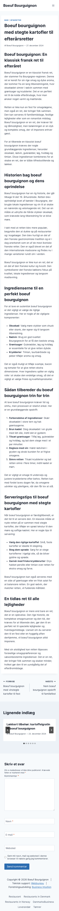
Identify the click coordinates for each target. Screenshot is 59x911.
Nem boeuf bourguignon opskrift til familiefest (44, 687)
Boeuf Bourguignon (15, 45)
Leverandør (24, 907)
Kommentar (11, 776)
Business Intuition (41, 887)
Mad (6, 20)
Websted (11, 848)
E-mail (10, 834)
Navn (9, 821)
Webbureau (37, 883)
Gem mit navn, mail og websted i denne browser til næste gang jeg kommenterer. (27, 857)
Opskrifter (15, 20)
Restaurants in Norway (17, 901)
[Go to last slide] (7, 730)
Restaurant (15, 896)
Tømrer (37, 907)
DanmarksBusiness (43, 901)
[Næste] (51, 730)
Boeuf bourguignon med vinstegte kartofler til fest (13, 687)
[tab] (24, 743)
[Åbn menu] (53, 5)
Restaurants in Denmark (37, 896)
